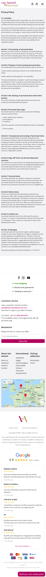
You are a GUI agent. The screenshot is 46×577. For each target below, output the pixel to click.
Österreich (20, 371)
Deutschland (20, 365)
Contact (4, 368)
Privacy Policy (13, 428)
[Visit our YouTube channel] (28, 278)
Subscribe (23, 341)
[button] (42, 4)
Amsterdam (34, 360)
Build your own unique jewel (31, 574)
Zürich (32, 363)
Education (5, 363)
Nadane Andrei (10, 469)
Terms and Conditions (29, 428)
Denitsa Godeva (11, 484)
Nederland (20, 358)
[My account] (32, 4)
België (18, 360)
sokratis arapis (10, 499)
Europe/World (21, 373)
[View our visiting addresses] (23, 393)
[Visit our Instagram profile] (23, 278)
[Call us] (41, 567)
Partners (4, 365)
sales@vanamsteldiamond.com (14, 308)
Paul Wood (8, 530)
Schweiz (19, 368)
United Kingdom (22, 363)
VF (5, 514)
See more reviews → (23, 546)
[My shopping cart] (37, 4)
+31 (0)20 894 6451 (20, 315)
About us (4, 360)
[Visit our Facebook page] (19, 278)
